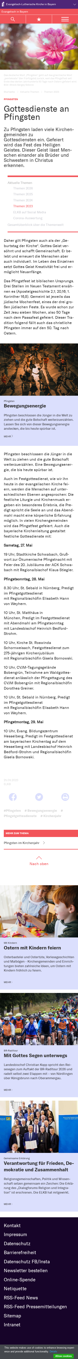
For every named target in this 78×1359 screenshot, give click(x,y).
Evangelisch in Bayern (15, 11)
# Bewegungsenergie (41, 810)
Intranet (12, 1324)
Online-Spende (19, 1279)
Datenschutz (17, 1243)
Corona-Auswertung (27, 218)
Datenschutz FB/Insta (27, 1261)
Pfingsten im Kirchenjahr (21, 843)
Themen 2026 (23, 188)
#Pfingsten (12, 810)
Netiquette (15, 1288)
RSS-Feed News (21, 1297)
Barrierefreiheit (20, 1252)
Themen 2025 (23, 194)
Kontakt (12, 1225)
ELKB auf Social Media (29, 212)
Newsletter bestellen (26, 1270)
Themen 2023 (23, 206)
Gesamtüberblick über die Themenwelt (36, 225)
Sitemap (12, 1316)
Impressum (15, 1234)
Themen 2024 (23, 200)
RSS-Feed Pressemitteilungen (35, 1306)
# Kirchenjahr (51, 816)
